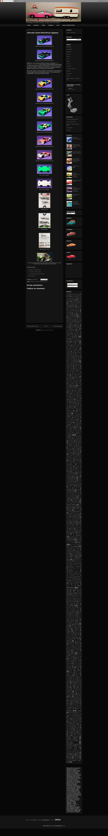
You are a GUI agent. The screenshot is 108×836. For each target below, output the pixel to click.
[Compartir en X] (44, 279)
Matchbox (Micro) (74, 544)
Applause (32, 281)
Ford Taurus (77, 461)
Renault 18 (69, 674)
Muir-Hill (68, 604)
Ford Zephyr (69, 466)
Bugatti (72, 326)
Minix (78, 589)
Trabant (69, 731)
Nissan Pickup (72, 615)
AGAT (79, 296)
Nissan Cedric (75, 608)
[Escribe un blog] (42, 279)
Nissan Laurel (73, 613)
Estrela (74, 408)
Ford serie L (71, 460)
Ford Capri (78, 440)
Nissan (73, 605)
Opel (68, 626)
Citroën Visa (69, 373)
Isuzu (74, 497)
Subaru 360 (69, 701)
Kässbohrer (73, 506)
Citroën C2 (74, 364)
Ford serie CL (70, 458)
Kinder (79, 507)
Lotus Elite (72, 530)
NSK (67, 624)
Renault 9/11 (69, 676)
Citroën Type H (77, 371)
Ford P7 (70, 454)
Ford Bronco (71, 440)
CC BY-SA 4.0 (52, 820)
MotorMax (77, 603)
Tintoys (72, 708)
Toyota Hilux (70, 722)
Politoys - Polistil (75, 649)
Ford (69, 435)
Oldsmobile (76, 624)
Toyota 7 (79, 712)
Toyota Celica (77, 715)
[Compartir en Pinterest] (47, 279)
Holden (68, 478)
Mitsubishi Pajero (75, 596)
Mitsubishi (69, 590)
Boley (68, 325)
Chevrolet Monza (76, 356)
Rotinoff (77, 686)
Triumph (74, 731)
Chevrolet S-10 (70, 357)
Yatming (68, 71)
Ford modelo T (70, 453)
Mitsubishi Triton (71, 599)
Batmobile (69, 312)
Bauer (74, 312)
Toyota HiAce (77, 721)
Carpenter (74, 332)
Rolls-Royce (69, 686)
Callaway (79, 330)
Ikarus (68, 494)
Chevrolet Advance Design (76, 339)
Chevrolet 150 (69, 337)
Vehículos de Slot (76, 735)
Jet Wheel (77, 503)
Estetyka (69, 408)
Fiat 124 (78, 427)
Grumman (68, 474)
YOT (67, 759)
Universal (79, 732)
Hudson (68, 492)
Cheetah (77, 335)
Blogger (63, 825)
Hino (78, 476)
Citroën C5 (70, 365)
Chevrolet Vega (70, 360)
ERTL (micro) (78, 407)
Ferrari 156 (69, 414)
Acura (80, 295)
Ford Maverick (69, 451)
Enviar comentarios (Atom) (47, 330)
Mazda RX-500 (73, 552)
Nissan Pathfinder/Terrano (76, 614)
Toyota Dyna (70, 721)
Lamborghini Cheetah (74, 512)
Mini (73, 589)
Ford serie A (73, 456)
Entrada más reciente (32, 326)
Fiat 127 (72, 428)
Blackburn (70, 316)
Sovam (68, 699)
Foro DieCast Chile (71, 121)
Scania (73, 690)
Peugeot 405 (69, 634)
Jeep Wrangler (69, 503)
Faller (73, 412)
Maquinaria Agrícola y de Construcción (74, 538)
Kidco (75, 507)
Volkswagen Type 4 (70, 752)
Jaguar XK (69, 501)
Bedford (73, 314)
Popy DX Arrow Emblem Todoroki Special (77, 146)
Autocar (74, 307)
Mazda (76, 546)
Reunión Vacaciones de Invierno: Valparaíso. (76, 175)
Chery (68, 336)
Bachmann (68, 310)
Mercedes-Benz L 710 (71, 563)
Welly (68, 753)
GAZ (69, 469)
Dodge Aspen (77, 388)
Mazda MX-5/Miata (73, 551)
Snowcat (74, 698)
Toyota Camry (69, 715)
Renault (79, 670)
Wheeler (73, 753)
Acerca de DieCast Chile (68, 25)
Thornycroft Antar (76, 705)
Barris (78, 311)
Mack (74, 532)
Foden (74, 433)
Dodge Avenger (70, 389)
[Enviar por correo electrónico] (41, 279)
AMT (74, 302)
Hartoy (78, 474)
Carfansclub (69, 332)
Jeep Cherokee (69, 502)
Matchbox (69, 46)
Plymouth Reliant (78, 647)
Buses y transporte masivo (74, 328)
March (78, 539)
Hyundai (78, 492)
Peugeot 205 (69, 632)
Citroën (76, 361)
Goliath (78, 471)
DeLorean (70, 383)
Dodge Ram (74, 397)
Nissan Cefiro (69, 609)
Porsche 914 (71, 658)
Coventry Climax (77, 378)
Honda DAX (70, 483)
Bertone (74, 315)
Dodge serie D (70, 399)
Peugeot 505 (69, 636)
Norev (68, 59)
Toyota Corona (76, 718)
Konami (68, 56)
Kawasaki (79, 506)
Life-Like (79, 521)
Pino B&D (69, 639)
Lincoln (77, 522)
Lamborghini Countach (72, 513)
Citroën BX (77, 363)
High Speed (69, 476)
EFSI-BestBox (74, 403)
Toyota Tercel (78, 730)
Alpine (73, 300)
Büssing (68, 330)
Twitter (43, 25)
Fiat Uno (75, 432)
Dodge (73, 385)
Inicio (45, 326)
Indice (28, 25)
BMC (74, 316)
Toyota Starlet (77, 728)
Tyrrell (69, 732)
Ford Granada (69, 449)
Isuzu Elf (71, 498)
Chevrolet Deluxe (70, 350)
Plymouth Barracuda (74, 643)
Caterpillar (69, 333)
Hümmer (73, 492)
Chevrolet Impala (70, 352)
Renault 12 (71, 671)
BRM (68, 326)
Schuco (68, 63)
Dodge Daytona (74, 394)
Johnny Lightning (71, 504)
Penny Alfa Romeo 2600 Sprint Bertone (76, 203)
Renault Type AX (73, 680)
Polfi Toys (68, 649)
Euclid (78, 408)
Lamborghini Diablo (70, 515)
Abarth (68, 294)
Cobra (68, 374)
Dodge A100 (79, 387)
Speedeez (73, 699)
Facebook (36, 25)
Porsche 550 (72, 655)
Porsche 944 (69, 662)
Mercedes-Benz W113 (71, 576)
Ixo (75, 498)
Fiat (73, 427)
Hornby (78, 489)
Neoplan (68, 605)
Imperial (73, 494)
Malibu (74, 536)
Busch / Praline (74, 327)
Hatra (68, 475)
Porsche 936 (77, 661)
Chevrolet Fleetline (75, 351)
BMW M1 (72, 322)
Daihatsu (68, 381)
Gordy (68, 472)
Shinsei (75, 695)
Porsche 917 (78, 658)
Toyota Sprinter (70, 728)
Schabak (78, 690)
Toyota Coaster (72, 717)
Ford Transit (77, 465)
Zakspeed (72, 759)
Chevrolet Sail (77, 357)
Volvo (77, 752)
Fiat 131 (78, 428)
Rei (72, 667)
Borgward (72, 325)
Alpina (69, 300)
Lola (76, 527)
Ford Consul (71, 441)
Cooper (78, 375)
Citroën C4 (79, 364)
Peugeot (69, 630)
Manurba (78, 536)
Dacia (74, 380)
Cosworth (69, 378)
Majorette (69, 51)
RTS (72, 687)
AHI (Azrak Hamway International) (73, 297)
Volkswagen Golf (70, 745)
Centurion (74, 333)
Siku (80, 695)
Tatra (73, 704)
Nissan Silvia (76, 619)
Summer (74, 701)
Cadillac (73, 330)
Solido (79, 698)
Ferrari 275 (72, 416)
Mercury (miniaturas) (74, 582)
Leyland (73, 521)
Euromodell (69, 409)
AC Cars (77, 294)
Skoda (78, 696)
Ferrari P (79, 424)
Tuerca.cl (69, 130)
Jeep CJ (76, 502)
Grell (79, 472)
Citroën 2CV (69, 363)
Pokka (78, 648)
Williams (68, 755)
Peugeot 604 (76, 636)
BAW (78, 312)
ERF (68, 407)
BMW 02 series (73, 317)
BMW (80, 316)
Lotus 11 (78, 528)
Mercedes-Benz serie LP (72, 569)
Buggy (78, 326)
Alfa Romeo (73, 298)
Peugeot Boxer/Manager (71, 637)
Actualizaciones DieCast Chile (72, 295)
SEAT (74, 693)
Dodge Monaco (73, 395)
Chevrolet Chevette (76, 345)
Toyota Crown (77, 720)
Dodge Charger (77, 390)
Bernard (69, 315)
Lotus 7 (68, 530)
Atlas (75, 305)
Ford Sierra (77, 460)
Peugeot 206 (77, 632)
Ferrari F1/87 (77, 422)
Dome (72, 402)
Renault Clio (75, 676)
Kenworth (70, 507)
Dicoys (78, 384)
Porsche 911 (78, 657)
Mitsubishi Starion (70, 598)
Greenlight (73, 472)
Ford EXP (79, 445)
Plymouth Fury (75, 646)
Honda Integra (77, 483)
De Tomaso (78, 381)
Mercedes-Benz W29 (71, 581)
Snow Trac (69, 698)
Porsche (72, 653)
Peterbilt (76, 629)
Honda (73, 478)
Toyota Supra (70, 730)
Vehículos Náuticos (71, 740)
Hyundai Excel (69, 493)
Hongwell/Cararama (71, 489)
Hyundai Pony (76, 493)
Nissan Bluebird (72, 607)
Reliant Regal (69, 668)
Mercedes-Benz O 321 (72, 565)
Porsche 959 (69, 663)
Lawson (72, 520)
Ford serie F (78, 459)
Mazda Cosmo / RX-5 (74, 549)
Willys (72, 755)
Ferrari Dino (69, 422)
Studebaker (71, 700)
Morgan (69, 601)
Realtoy (68, 667)
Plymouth (79, 642)
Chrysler (77, 360)
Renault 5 (69, 675)
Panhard (73, 628)
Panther (78, 628)
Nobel (72, 623)
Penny (68, 629)
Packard (68, 628)
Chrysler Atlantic (70, 361)
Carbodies (77, 331)
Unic (74, 732)
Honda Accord (73, 479)
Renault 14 (77, 671)
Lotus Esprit (78, 530)
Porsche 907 (77, 656)
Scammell (68, 690)
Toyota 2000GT (72, 712)
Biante (80, 315)
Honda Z (76, 488)
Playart (68, 61)
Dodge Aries (70, 388)
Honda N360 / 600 (70, 485)
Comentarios (71, 286)
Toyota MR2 (76, 725)
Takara (78, 703)
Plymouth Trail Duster (72, 648)
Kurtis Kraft (77, 510)
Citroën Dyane (70, 368)
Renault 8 (77, 675)
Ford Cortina (78, 441)
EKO (67, 405)
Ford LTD (77, 450)
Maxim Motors (70, 546)
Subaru (77, 700)
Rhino (78, 682)
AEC (69, 296)
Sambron (73, 689)
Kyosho (68, 511)
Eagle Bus (77, 402)
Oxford (77, 627)
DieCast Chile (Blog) (30, 820)
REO (79, 680)
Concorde (73, 375)
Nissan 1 (79, 605)
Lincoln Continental (71, 523)
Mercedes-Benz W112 (73, 575)
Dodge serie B (75, 398)
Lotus (72, 528)
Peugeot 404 (76, 633)
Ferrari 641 (75, 418)
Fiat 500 (73, 429)
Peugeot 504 (76, 634)
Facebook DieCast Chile (72, 119)
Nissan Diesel (76, 610)
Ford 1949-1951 (70, 439)
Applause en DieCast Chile (35, 269)
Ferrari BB (74, 419)
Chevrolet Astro (71, 340)
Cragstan (70, 379)
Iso (70, 497)
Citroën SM (73, 370)
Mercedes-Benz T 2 (72, 570)
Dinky (68, 385)
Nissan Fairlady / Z (71, 612)
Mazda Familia (70, 550)
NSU (71, 624)
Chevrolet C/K (75, 341)
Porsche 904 (78, 655)
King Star (70, 508)
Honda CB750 (73, 480)
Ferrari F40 (69, 423)
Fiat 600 (78, 429)
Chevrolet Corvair (73, 347)
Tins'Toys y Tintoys (71, 68)
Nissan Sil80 (73, 618)
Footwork (79, 433)
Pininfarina (76, 638)
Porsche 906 (70, 656)
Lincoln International (71, 526)
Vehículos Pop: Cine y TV (74, 741)
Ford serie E (69, 459)
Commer (72, 374)
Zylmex (68, 75)
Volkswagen (70, 742)
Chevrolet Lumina (43, 281)
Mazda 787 (69, 547)
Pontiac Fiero (76, 651)
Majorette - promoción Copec (77, 138)
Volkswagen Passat (70, 750)
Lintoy (73, 527)
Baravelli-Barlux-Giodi (70, 311)
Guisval (73, 474)
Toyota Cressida (70, 720)
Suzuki (69, 703)
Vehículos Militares (72, 738)
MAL (70, 536)
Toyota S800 (69, 727)
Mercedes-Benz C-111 (75, 561)
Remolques (69, 670)
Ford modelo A (76, 451)
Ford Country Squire (72, 443)
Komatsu (77, 508)
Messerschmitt (76, 584)
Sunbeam (79, 701)
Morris (74, 601)
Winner (70, 756)
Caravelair (70, 331)
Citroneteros (69, 127)
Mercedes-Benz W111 (77, 574)
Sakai (80, 687)
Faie (75, 410)
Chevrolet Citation (70, 346)
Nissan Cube (69, 610)
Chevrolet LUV (76, 354)
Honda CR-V (78, 481)
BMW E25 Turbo (70, 320)
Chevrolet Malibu (70, 355)
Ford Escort (73, 445)
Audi (68, 306)
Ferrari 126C (76, 413)
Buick (68, 327)
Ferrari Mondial (73, 424)
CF (79, 333)
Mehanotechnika (70, 557)
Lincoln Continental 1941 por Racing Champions (77, 189)
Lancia (77, 517)
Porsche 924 (70, 660)
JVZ (68, 506)
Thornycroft (69, 705)
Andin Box (78, 302)
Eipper (78, 404)
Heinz (72, 475)
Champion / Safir (70, 335)
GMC (68, 471)
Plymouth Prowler (70, 647)
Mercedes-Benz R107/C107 (74, 566)
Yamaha (76, 756)
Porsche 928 (77, 660)
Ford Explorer (70, 446)
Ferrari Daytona (75, 421)
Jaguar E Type (76, 499)
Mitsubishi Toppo (78, 598)
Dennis (74, 383)
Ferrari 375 (69, 418)
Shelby (73, 694)
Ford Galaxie (76, 448)
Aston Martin (69, 305)
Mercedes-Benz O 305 (76, 564)
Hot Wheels (69, 49)
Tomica (68, 54)
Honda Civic (72, 481)
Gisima (78, 470)
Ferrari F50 (75, 423)
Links (57, 25)
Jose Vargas (38, 820)
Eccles (68, 403)
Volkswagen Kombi (72, 747)
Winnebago (78, 755)
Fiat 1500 (68, 429)
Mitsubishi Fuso (70, 593)
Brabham (78, 325)
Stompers (69, 66)
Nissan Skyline (70, 620)
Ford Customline (75, 444)
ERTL (72, 407)
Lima (73, 522)
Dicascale (73, 384)
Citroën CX (77, 365)
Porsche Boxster (77, 663)
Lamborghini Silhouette (71, 517)
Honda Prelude (72, 486)
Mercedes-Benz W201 (75, 580)
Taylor (78, 704)
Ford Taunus (69, 461)
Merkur (68, 584)
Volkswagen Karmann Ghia (75, 746)
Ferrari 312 (76, 417)
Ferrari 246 (75, 414)
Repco (68, 681)
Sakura (69, 689)
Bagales (70, 88)
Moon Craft (78, 600)
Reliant (78, 667)
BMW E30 (69, 321)
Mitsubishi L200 (76, 594)
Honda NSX (78, 485)
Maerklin (73, 533)
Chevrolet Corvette (72, 349)
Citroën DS (69, 366)
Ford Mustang (77, 453)
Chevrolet (37, 281)
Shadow (68, 694)
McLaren (68, 556)
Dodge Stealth (73, 400)
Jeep (77, 501)
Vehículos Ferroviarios (72, 736)
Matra (80, 544)
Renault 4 (76, 674)
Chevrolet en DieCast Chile (35, 271)
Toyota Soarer (76, 727)
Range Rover (76, 666)
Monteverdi (73, 600)
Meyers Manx (70, 585)
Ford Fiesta (70, 448)
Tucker (79, 731)
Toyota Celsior (71, 716)
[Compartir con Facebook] (45, 279)
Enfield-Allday (77, 405)
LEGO (78, 520)
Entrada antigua (58, 326)
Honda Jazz (69, 484)
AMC (68, 301)
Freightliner (77, 466)
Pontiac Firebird (71, 652)
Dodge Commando (72, 392)
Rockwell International (75, 685)
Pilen (71, 638)
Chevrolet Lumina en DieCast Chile (36, 273)
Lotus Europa (72, 531)
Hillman (74, 476)
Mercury (79, 581)
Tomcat (77, 709)
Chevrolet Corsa (78, 346)
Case (79, 332)
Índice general (32, 276)
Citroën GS (77, 368)
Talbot (68, 704)
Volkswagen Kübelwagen (72, 749)
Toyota (79, 711)
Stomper (79, 699)
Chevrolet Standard (70, 359)
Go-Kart (73, 471)
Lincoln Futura (76, 525)
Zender (78, 759)
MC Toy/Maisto (75, 555)
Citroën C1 (68, 364)
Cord (68, 376)
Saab (76, 687)
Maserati (73, 541)
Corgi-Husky (75, 376)
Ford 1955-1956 (77, 439)
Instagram (50, 25)
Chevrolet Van (78, 359)
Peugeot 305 (69, 633)
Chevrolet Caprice (70, 344)
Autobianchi (69, 307)
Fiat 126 (68, 428)
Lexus (68, 521)
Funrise (73, 468)
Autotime (79, 307)
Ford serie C (78, 456)
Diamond (68, 384)
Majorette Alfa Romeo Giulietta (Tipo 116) (76, 160)
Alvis (79, 300)
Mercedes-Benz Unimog (72, 571)
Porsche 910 (69, 657)
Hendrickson (77, 475)
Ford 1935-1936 (74, 436)
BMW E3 (78, 320)
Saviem (78, 689)
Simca (70, 696)
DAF (78, 380)
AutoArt (78, 306)
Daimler (73, 381)
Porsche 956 (76, 662)
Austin (72, 306)
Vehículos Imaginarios (72, 737)
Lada (72, 511)
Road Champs (70, 684)
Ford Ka (72, 450)
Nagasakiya (76, 604)
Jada (79, 498)
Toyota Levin (74, 723)
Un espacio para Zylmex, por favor (77, 152)
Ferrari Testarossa (72, 426)
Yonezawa (69, 73)
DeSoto (78, 383)
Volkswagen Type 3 (75, 751)
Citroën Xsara (76, 373)
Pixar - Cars (76, 639)
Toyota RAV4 (77, 726)
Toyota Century (78, 716)
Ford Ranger (74, 455)
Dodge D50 (74, 393)
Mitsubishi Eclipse (75, 591)
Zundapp (68, 760)
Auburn (78, 305)
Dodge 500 (72, 387)
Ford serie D (77, 458)
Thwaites (68, 706)
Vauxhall (71, 734)
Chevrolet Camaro (72, 342)
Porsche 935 (69, 661)
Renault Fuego (74, 679)
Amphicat (69, 302)
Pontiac (68, 651)
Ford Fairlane (78, 446)
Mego (79, 556)
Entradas (70, 284)
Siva (75, 696)
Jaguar (68, 499)
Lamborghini (78, 511)
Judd (80, 504)
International (74, 495)
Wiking (78, 753)
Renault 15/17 (70, 673)
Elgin (71, 405)
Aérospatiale (74, 296)
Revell (73, 682)
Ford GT (76, 449)
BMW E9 (75, 321)
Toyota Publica (70, 726)
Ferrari (68, 413)
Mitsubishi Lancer (71, 595)
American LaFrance (76, 301)
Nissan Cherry (76, 609)
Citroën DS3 (76, 366)
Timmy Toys (74, 706)
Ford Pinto (75, 454)
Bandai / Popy (75, 310)
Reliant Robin (76, 668)
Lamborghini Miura (75, 516)
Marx (67, 541)
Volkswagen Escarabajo (72, 744)
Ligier (69, 522)
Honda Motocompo (76, 484)
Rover (68, 687)
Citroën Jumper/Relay (71, 369)
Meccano (74, 556)
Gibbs (73, 470)
